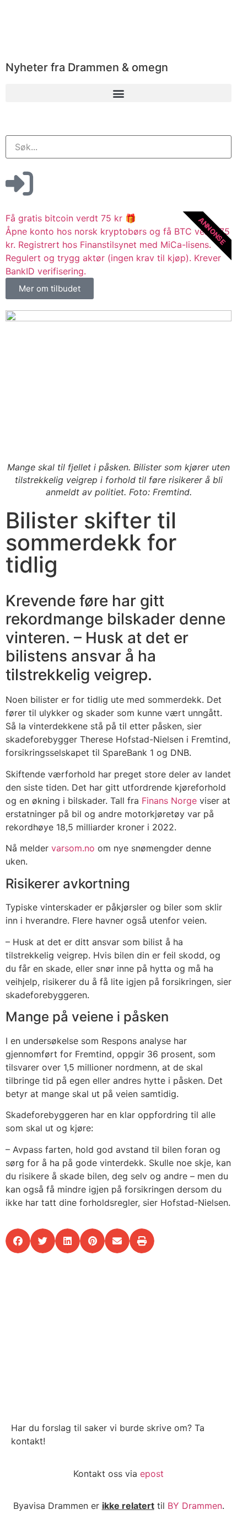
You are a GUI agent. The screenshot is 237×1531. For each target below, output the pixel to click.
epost (152, 1473)
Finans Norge (169, 800)
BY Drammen (195, 1505)
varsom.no (73, 848)
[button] (118, 93)
